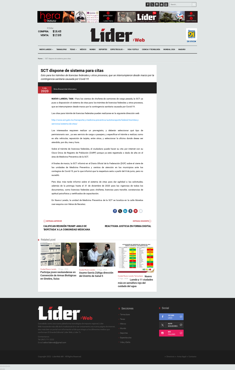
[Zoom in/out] (9, 366)
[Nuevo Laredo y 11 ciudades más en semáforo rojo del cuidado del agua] (136, 258)
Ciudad (43, 269)
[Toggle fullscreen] (6, 366)
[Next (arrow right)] (4, 369)
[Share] (4, 366)
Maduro (181, 49)
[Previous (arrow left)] (1, 369)
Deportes (103, 49)
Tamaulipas (61, 49)
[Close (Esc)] (1, 366)
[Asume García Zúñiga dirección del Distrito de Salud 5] (97, 254)
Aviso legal (181, 356)
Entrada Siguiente (141, 221)
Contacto (192, 356)
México (83, 49)
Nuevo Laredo (45, 49)
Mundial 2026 (169, 49)
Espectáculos (116, 49)
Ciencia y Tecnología (151, 49)
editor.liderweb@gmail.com (54, 342)
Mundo (92, 49)
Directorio (170, 356)
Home (40, 59)
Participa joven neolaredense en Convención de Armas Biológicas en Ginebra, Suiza (58, 275)
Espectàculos (125, 337)
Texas (72, 49)
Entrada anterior (54, 221)
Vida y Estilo (133, 49)
